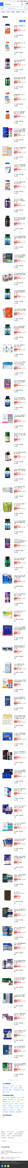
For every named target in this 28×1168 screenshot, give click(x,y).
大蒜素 (18, 1101)
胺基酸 (10, 1090)
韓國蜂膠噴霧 (11, 1112)
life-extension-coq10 (11, 1110)
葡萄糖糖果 (5, 1099)
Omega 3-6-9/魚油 (10, 1085)
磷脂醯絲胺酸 (18, 1112)
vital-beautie (17, 1107)
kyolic (9, 1101)
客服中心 (25, 1)
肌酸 (7, 1090)
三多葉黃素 (10, 1105)
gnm (15, 1099)
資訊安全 (8, 1135)
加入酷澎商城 (3, 1137)
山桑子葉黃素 (5, 1112)
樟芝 (22, 1107)
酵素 (11, 1088)
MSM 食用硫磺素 (16, 1090)
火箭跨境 (8, 11)
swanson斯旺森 (16, 1105)
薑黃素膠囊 (13, 1097)
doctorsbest (21, 1103)
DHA (16, 1085)
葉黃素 (23, 11)
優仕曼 (22, 1105)
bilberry (13, 1101)
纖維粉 (16, 1103)
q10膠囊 (4, 1110)
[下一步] (21, 1080)
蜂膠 (3, 1090)
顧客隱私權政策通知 (18, 1133)
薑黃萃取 (4, 1105)
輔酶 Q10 (20, 1085)
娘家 (3, 1117)
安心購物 (3, 1135)
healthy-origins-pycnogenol (8, 1103)
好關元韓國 (5, 1101)
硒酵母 (23, 1097)
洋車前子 (7, 1097)
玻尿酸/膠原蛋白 (6, 1088)
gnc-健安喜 (11, 1107)
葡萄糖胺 (20, 1088)
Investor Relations (10, 1131)
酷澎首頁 (3, 11)
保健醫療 (13, 11)
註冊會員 (21, 1)
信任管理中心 (10, 1133)
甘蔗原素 (15, 1088)
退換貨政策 (3, 1133)
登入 (18, 1)
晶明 (3, 1097)
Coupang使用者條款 (20, 1131)
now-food (18, 1097)
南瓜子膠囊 (10, 1099)
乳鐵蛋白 (18, 1110)
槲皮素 (8, 1092)
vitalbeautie (5, 1107)
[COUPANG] (5, 1147)
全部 (2, 8)
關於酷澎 (2, 1131)
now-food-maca (21, 1099)
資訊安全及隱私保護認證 (17, 1135)
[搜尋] (25, 8)
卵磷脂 (4, 1092)
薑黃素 (22, 1090)
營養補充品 (18, 11)
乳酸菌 (4, 1085)
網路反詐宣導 (10, 1137)
